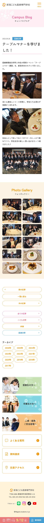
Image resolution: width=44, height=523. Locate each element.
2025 (19, 347)
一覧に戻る (22, 296)
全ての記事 (22, 313)
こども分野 (22, 320)
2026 (7, 347)
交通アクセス (24, 467)
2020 (7, 359)
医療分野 (22, 332)
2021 (31, 353)
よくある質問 (24, 440)
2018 (31, 359)
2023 (7, 353)
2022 (19, 353)
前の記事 (22, 289)
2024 (31, 347)
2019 (19, 359)
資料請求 (24, 454)
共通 (22, 326)
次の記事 (22, 303)
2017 (7, 365)
